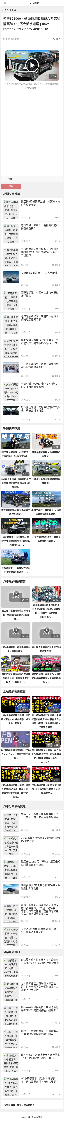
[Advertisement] (32, 123)
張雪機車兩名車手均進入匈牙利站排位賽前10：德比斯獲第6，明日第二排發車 (40, 252)
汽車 (14, 9)
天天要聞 (34, 3)
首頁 (6, 9)
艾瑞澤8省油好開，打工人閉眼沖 (39, 273)
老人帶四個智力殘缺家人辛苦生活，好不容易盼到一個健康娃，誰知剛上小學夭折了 (39, 986)
